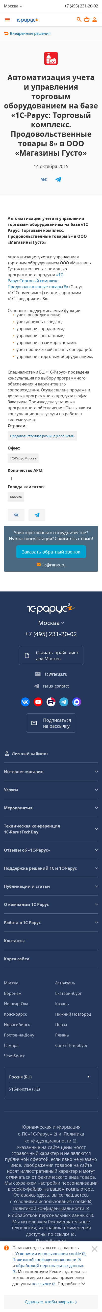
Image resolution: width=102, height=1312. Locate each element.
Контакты (14, 940)
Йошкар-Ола (16, 1003)
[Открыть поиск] (79, 20)
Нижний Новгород (73, 1014)
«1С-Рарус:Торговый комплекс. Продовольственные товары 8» (38, 280)
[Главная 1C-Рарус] (43, 20)
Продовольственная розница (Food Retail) (42, 436)
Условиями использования (50, 1253)
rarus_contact (56, 686)
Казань (62, 1003)
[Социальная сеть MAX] (76, 701)
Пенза (61, 1024)
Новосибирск (17, 1024)
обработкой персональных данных (50, 1215)
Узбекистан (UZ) (24, 1089)
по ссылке (59, 1234)
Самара (11, 1045)
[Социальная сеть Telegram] (63, 701)
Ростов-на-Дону (19, 1035)
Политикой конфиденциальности (44, 1259)
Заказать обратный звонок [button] (51, 552)
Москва (11, 983)
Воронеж (13, 993)
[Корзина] (87, 19)
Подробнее (69, 1283)
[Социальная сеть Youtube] (38, 701)
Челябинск (14, 1056)
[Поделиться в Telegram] (58, 181)
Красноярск (15, 1014)
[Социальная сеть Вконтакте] (25, 701)
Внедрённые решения (30, 33)
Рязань (62, 1035)
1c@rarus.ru (54, 565)
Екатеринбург (68, 993)
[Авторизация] (94, 19)
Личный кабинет (30, 753)
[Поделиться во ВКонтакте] (44, 181)
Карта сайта (16, 959)
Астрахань (65, 983)
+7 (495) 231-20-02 (81, 6)
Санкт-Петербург (71, 1045)
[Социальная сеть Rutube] (51, 701)
